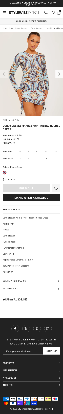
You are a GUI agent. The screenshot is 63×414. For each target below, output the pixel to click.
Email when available (31, 197)
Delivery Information (14, 280)
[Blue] (5, 173)
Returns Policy (11, 288)
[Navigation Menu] (4, 12)
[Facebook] (15, 328)
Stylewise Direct (24, 12)
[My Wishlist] (53, 12)
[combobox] (46, 12)
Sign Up (52, 351)
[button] (58, 12)
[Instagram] (48, 328)
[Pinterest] (37, 328)
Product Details (11, 209)
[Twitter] (26, 328)
